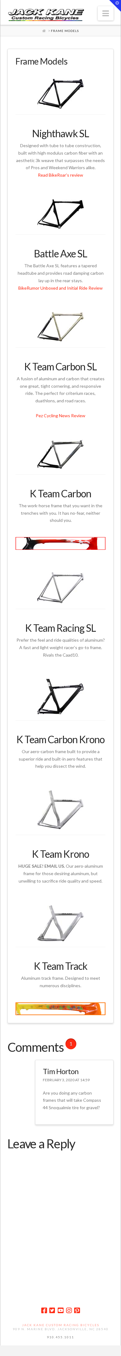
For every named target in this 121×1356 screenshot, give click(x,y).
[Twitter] (52, 1310)
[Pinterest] (77, 1310)
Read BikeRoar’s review (60, 175)
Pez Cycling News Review (60, 415)
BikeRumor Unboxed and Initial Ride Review (60, 288)
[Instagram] (69, 1310)
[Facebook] (44, 1310)
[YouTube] (60, 1310)
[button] (106, 13)
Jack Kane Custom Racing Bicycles (60, 1325)
